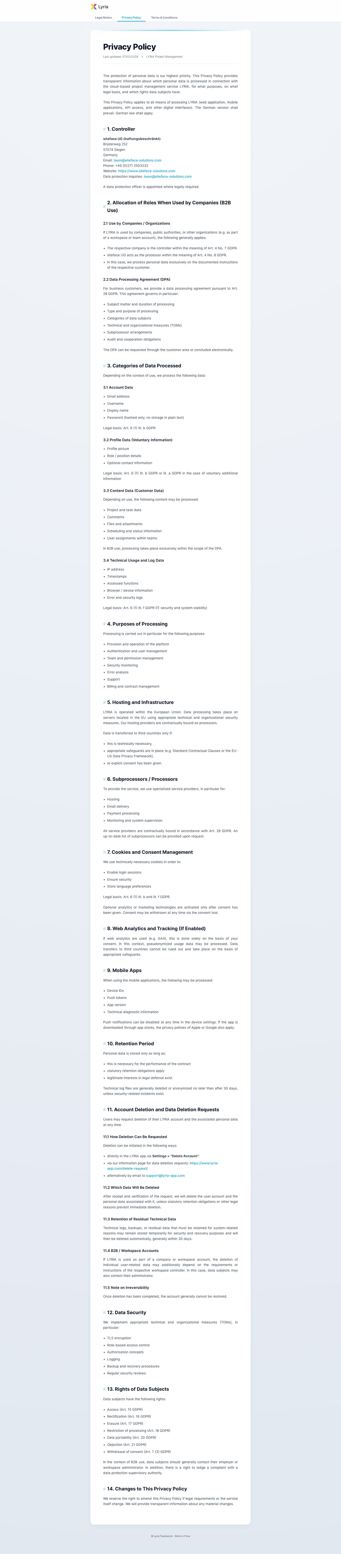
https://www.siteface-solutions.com (146, 171)
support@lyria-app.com (165, 1176)
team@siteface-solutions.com (137, 160)
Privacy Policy (131, 17)
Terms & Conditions (164, 17)
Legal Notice (103, 17)
